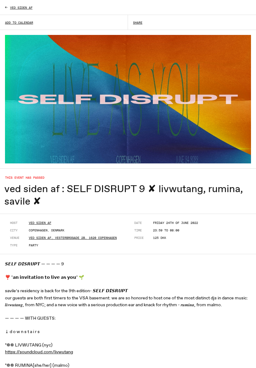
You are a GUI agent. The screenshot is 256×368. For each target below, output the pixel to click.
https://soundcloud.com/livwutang (39, 352)
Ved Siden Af (40, 223)
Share (137, 22)
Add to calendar (19, 22)
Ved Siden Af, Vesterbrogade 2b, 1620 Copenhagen (73, 238)
